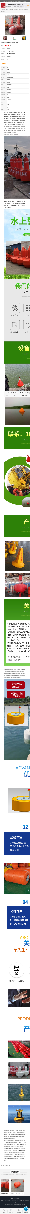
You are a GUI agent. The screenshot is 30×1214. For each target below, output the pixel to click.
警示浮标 (16, 9)
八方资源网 (11, 1204)
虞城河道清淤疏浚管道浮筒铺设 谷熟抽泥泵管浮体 (12, 1193)
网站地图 (23, 1204)
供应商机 (11, 9)
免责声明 (15, 1204)
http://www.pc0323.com (5, 1165)
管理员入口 (19, 1204)
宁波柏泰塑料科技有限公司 (23, 1200)
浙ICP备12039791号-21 (13, 1200)
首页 (7, 9)
